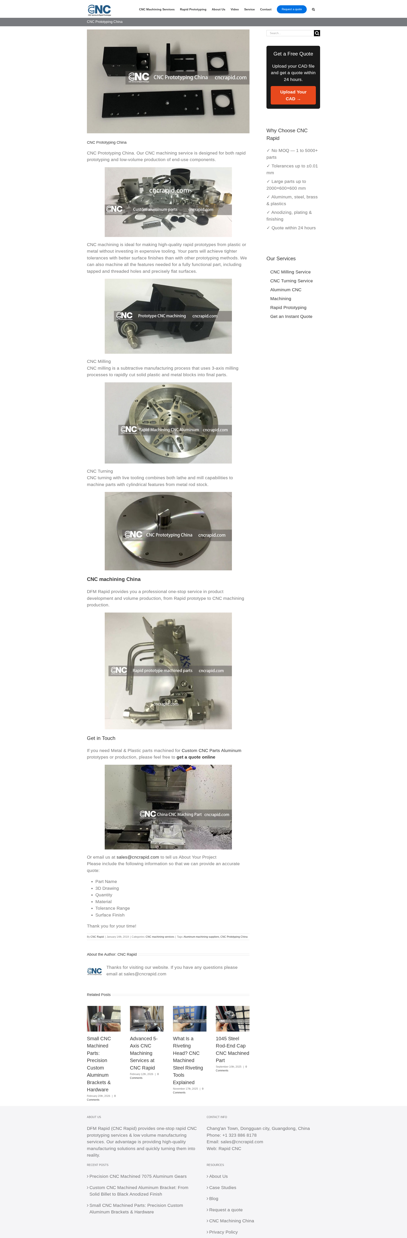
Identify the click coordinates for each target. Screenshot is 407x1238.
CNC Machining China (231, 1220)
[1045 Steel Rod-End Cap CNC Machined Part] (232, 1008)
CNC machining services (160, 936)
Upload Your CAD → (293, 95)
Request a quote (226, 1209)
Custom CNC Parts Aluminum (211, 750)
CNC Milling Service (290, 271)
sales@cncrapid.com (138, 857)
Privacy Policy (223, 1232)
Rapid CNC (230, 1148)
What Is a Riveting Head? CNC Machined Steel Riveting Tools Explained (188, 1060)
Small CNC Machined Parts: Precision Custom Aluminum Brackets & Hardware (136, 1208)
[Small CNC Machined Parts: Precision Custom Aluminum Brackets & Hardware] (104, 1008)
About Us (218, 1176)
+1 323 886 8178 (239, 1135)
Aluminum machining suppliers (201, 936)
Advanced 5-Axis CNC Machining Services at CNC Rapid (144, 1053)
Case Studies (222, 1187)
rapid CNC (186, 1128)
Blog (213, 1198)
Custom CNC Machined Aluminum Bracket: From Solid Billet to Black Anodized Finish (138, 1191)
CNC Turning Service (291, 280)
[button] (313, 9)
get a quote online (196, 757)
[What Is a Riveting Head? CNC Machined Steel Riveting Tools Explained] (190, 1008)
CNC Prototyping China (234, 936)
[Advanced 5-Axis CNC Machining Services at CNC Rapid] (147, 1008)
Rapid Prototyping (288, 307)
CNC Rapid (97, 936)
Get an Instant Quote (291, 316)
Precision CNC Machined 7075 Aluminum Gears (138, 1176)
